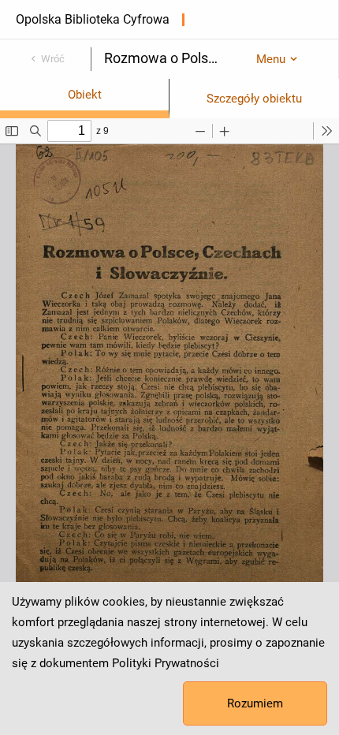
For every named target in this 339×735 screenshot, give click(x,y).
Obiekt (85, 95)
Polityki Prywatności (165, 663)
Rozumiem (255, 703)
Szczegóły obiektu (254, 98)
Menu (270, 59)
